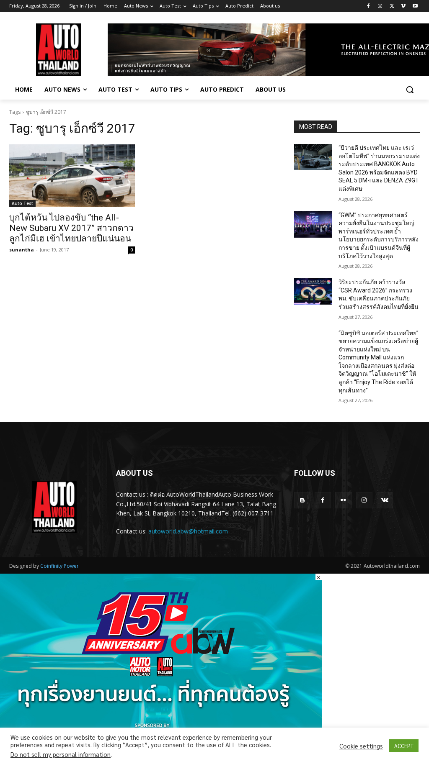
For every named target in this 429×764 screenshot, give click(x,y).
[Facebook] (368, 6)
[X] (392, 6)
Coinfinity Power (59, 565)
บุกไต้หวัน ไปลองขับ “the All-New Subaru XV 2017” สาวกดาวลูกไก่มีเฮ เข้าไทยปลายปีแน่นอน (71, 228)
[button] (410, 89)
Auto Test (22, 203)
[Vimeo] (403, 6)
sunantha (21, 249)
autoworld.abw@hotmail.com (188, 531)
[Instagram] (380, 6)
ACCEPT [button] (403, 745)
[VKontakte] (385, 500)
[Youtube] (415, 6)
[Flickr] (343, 500)
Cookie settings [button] (361, 746)
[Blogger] (302, 500)
